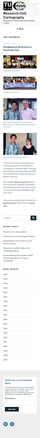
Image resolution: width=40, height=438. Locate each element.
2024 (5, 283)
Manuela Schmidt (21, 182)
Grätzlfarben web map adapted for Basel (19, 236)
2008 (5, 355)
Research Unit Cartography (15, 15)
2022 (5, 293)
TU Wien (6, 23)
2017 (5, 315)
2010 (5, 346)
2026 (5, 274)
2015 (5, 324)
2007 (5, 360)
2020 (5, 301)
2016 (5, 319)
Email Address (10, 398)
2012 (5, 337)
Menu (21, 29)
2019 (5, 306)
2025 (5, 279)
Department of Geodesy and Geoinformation (18, 21)
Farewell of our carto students (15, 232)
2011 (5, 342)
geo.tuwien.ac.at (9, 203)
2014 (5, 328)
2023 (5, 288)
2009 (5, 351)
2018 (5, 310)
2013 (5, 333)
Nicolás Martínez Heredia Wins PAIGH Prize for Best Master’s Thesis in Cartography (18, 258)
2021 (5, 297)
